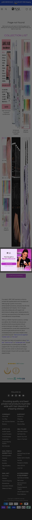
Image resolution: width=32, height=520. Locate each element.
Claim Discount (9, 263)
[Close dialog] (30, 249)
